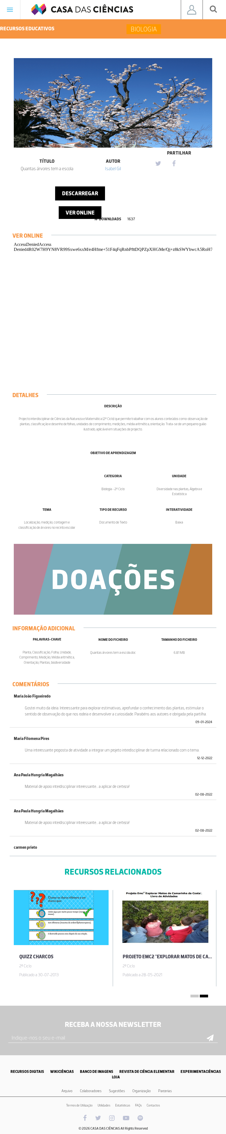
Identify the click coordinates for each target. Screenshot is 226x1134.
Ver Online (80, 212)
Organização (141, 1091)
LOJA (116, 1077)
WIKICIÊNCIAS (62, 1071)
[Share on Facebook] (174, 163)
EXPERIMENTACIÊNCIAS (201, 1071)
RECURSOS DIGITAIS (27, 1071)
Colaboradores (90, 1091)
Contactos (153, 1105)
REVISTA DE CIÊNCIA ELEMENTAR (146, 1071)
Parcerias (165, 1091)
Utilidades (104, 1105)
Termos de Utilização (79, 1105)
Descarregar (80, 193)
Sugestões (117, 1091)
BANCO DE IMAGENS (96, 1071)
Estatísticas (122, 1105)
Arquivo (66, 1091)
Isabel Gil (113, 168)
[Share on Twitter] (158, 163)
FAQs (138, 1105)
